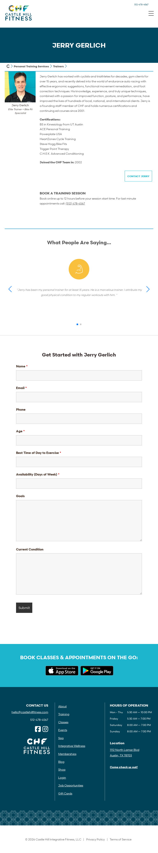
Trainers (58, 66)
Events (62, 730)
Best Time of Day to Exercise (38, 453)
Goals (20, 496)
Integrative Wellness (71, 746)
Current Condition (29, 549)
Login (62, 777)
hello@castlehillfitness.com (30, 712)
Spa (61, 738)
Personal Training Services (31, 66)
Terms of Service (120, 839)
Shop (61, 769)
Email (21, 388)
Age (20, 431)
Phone (21, 409)
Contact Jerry (138, 176)
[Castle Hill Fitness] (18, 13)
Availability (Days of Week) (37, 474)
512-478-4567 (141, 4)
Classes (63, 722)
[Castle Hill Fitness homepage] (8, 66)
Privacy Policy (95, 839)
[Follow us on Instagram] (45, 729)
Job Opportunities (70, 785)
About (62, 706)
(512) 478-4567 (75, 203)
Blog (61, 762)
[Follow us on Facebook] (38, 729)
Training (63, 714)
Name (22, 366)
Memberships (67, 754)
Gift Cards (65, 793)
